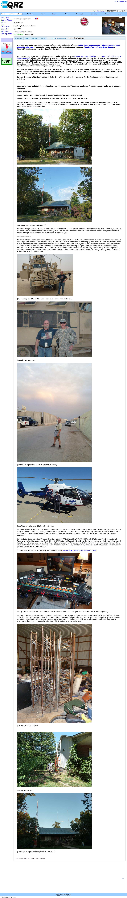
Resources (94, 14)
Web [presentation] (42, 38)
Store (66, 14)
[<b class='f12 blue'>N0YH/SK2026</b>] (113, 34)
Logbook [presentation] (34, 38)
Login (120, 14)
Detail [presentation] (27, 38)
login (94, 11)
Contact (107, 14)
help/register (101, 11)
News (43, 14)
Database (30, 14)
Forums (54, 14)
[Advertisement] (68, 879)
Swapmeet (79, 14)
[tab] (18, 38)
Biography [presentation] (18, 38)
